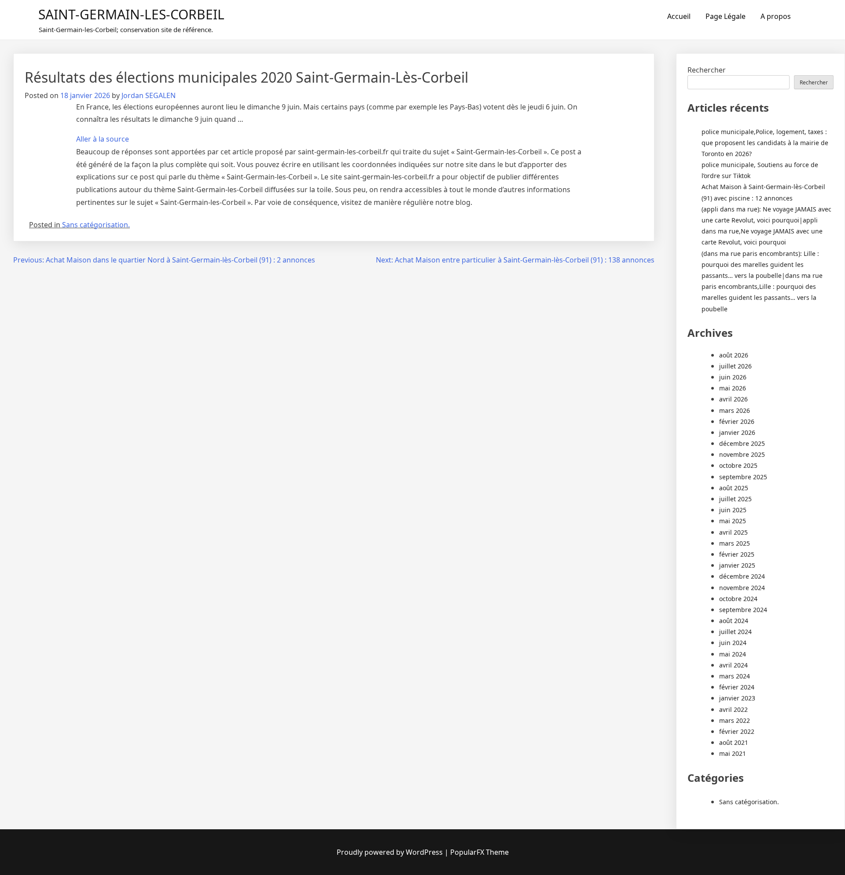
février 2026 (736, 421)
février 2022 (736, 731)
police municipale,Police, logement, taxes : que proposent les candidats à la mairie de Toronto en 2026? (765, 143)
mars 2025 (734, 543)
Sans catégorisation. (96, 225)
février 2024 (736, 687)
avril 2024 (733, 665)
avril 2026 (733, 399)
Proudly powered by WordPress (391, 852)
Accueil (679, 16)
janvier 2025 (737, 565)
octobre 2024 (738, 598)
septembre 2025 (743, 477)
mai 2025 (732, 521)
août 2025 (733, 488)
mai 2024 (732, 654)
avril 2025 (733, 532)
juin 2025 (732, 510)
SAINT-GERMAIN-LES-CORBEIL (131, 14)
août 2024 (733, 620)
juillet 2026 (735, 366)
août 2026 (733, 355)
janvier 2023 (737, 698)
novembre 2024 (742, 587)
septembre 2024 (743, 609)
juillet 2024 (735, 631)
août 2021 (733, 742)
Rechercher (706, 70)
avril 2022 (733, 709)
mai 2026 (732, 388)
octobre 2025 (738, 465)
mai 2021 (732, 753)
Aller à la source (102, 139)
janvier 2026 (737, 432)
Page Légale (725, 16)
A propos (775, 16)
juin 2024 (732, 642)
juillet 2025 (735, 499)
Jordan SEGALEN (148, 95)
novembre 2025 (742, 454)
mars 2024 (734, 676)
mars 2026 (734, 410)
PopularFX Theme (479, 852)
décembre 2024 (742, 576)
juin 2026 (732, 377)
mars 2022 (734, 720)
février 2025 (736, 554)
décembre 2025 (742, 443)
